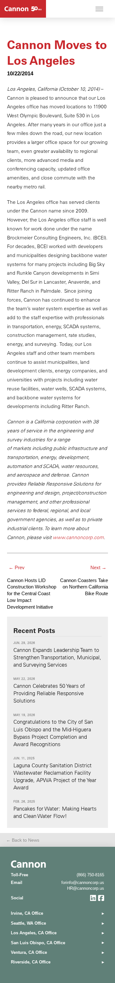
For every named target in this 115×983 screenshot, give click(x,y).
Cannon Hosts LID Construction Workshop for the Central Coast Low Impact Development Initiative (31, 594)
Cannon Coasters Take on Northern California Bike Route (84, 587)
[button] (99, 9)
